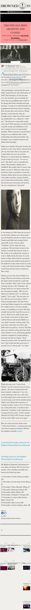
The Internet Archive (23, 40)
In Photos (20, 16)
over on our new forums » (20, 36)
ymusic (19, 431)
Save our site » (15, 12)
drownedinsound (24, 445)
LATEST (2, 539)
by (7, 65)
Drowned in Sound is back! (15, 545)
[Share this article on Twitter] (5, 513)
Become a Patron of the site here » (11, 518)
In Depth (13, 16)
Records (7, 16)
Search (28, 19)
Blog (25, 16)
